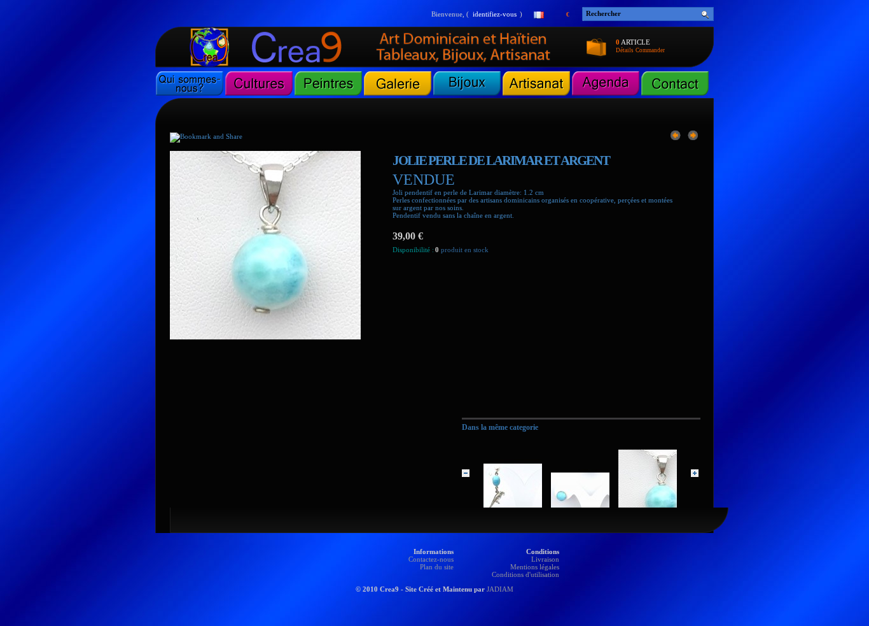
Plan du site (437, 567)
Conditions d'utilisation (525, 574)
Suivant (695, 473)
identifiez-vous (495, 14)
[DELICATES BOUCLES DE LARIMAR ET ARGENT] (693, 135)
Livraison (545, 559)
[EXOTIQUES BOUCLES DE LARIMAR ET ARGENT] (676, 135)
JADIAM (500, 589)
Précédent (465, 473)
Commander (650, 50)
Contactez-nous (431, 559)
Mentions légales (534, 567)
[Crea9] (312, 64)
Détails (625, 50)
